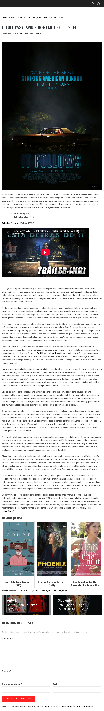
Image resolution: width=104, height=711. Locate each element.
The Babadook (75, 292)
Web (55, 684)
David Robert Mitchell (46, 353)
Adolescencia (40, 591)
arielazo (37, 34)
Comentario (8, 638)
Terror (65, 591)
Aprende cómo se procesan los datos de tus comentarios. (68, 706)
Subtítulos (15, 223)
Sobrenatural (54, 591)
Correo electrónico (12, 684)
